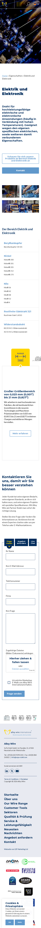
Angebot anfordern (18, 837)
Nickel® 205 (9, 267)
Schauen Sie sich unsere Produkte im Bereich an (20, 158)
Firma (8, 596)
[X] (12, 771)
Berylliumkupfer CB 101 (13, 247)
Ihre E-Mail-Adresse (15, 566)
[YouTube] (17, 771)
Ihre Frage (10, 611)
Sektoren (11, 812)
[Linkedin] (6, 771)
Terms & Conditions (11, 779)
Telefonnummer (13, 581)
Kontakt (20, 170)
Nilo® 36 (7, 287)
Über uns (10, 799)
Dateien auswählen (20, 669)
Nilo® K (7, 302)
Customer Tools (15, 808)
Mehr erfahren (20, 433)
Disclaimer (24, 779)
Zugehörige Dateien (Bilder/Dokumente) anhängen (20, 660)
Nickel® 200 (9, 260)
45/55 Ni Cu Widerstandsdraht (15, 332)
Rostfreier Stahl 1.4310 (13, 315)
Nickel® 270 (9, 275)
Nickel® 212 (9, 271)
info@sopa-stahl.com (19, 757)
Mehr (20, 922)
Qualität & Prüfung (18, 816)
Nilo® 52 (7, 299)
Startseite (11, 794)
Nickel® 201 (9, 263)
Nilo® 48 (7, 295)
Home (5, 76)
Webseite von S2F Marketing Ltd (16, 849)
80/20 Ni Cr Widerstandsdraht (15, 328)
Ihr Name (10, 551)
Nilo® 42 (7, 291)
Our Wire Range (16, 803)
